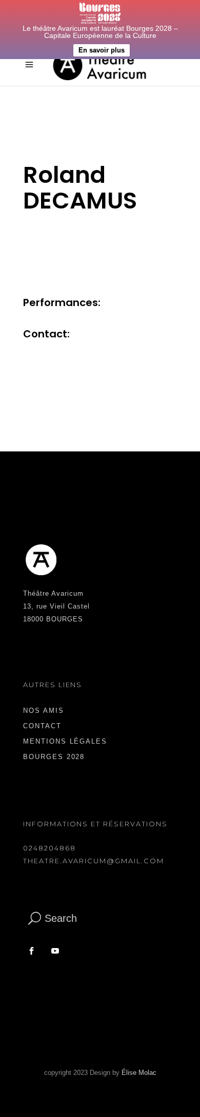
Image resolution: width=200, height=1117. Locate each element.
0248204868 (49, 848)
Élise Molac (139, 1072)
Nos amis (43, 710)
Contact (42, 726)
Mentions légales (65, 741)
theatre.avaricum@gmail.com (93, 861)
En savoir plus (101, 50)
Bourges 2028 (54, 757)
